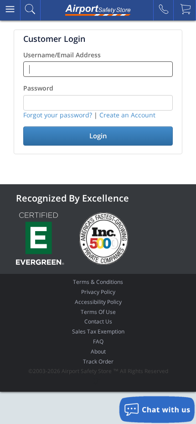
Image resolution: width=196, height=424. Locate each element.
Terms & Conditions (98, 282)
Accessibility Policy (98, 302)
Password (38, 88)
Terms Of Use (98, 312)
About (98, 351)
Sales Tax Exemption (98, 331)
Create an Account (127, 115)
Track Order (98, 361)
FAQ (98, 341)
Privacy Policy (98, 292)
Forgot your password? (57, 115)
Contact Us (98, 321)
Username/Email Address (62, 54)
